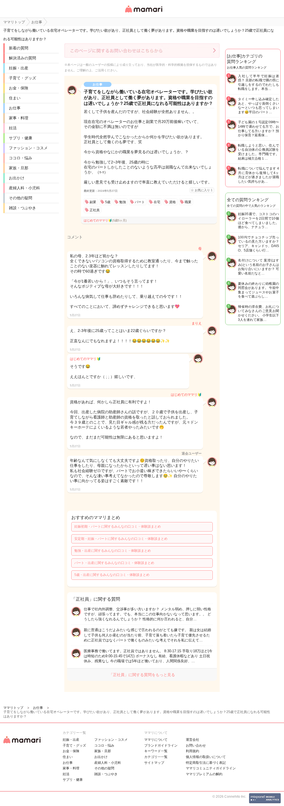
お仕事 (15, 108)
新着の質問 (18, 48)
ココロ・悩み (20, 158)
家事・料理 (18, 118)
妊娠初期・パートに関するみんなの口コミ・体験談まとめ (117, 526)
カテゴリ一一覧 (156, 757)
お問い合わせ (196, 745)
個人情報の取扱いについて (206, 757)
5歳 (107, 202)
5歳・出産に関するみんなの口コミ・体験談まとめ (111, 575)
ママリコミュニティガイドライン (211, 768)
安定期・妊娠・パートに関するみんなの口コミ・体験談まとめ (121, 539)
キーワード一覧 (156, 751)
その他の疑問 (20, 198)
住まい (15, 98)
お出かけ (16, 178)
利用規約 (192, 751)
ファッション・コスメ (28, 148)
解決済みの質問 (22, 58)
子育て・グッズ (22, 78)
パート (140, 202)
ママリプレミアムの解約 (204, 774)
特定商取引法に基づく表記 (206, 763)
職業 (188, 202)
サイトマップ (154, 763)
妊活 (13, 128)
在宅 (157, 202)
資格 (172, 202)
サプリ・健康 (20, 138)
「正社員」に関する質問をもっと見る (142, 674)
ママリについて (156, 740)
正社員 (95, 210)
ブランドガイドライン (161, 745)
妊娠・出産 (18, 68)
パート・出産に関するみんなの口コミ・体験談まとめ (114, 563)
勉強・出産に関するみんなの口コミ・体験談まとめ (112, 551)
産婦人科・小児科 (24, 188)
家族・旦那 (18, 168)
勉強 (122, 202)
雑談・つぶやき (22, 208)
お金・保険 (18, 88)
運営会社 (192, 740)
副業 (93, 202)
